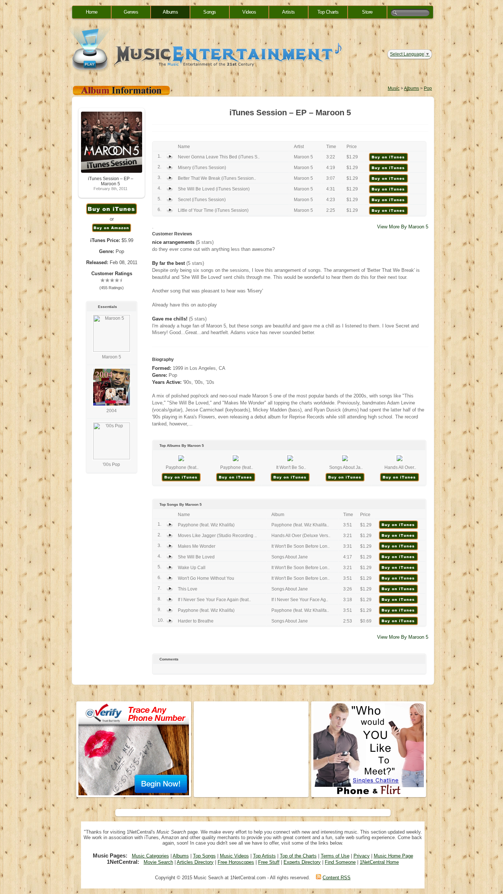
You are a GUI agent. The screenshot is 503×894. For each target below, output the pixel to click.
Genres (131, 12)
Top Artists (264, 856)
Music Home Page (393, 856)
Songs (209, 12)
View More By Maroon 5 (402, 226)
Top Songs (204, 856)
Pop (428, 88)
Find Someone (340, 862)
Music (394, 88)
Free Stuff (268, 862)
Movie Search (158, 862)
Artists (288, 12)
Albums (170, 12)
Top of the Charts (298, 856)
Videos (249, 12)
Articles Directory (195, 862)
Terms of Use (335, 856)
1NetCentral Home (379, 862)
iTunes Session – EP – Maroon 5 (110, 181)
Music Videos (234, 856)
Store (367, 12)
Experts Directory (302, 862)
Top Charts (328, 12)
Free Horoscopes (236, 862)
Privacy (361, 856)
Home (92, 12)
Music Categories (150, 856)
